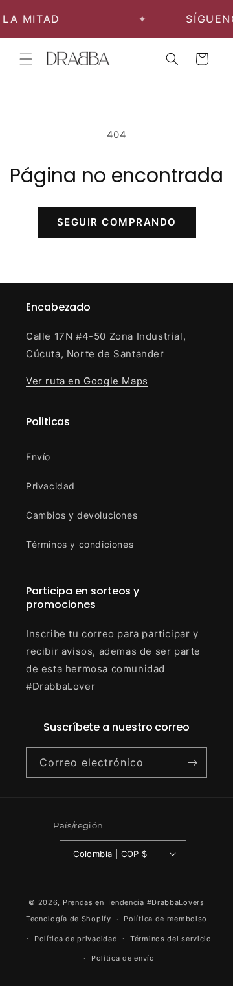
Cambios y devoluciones (81, 515)
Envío (38, 456)
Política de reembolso (165, 918)
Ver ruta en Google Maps (87, 381)
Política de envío (123, 958)
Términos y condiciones (79, 544)
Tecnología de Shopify (68, 918)
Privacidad (50, 485)
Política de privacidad (75, 938)
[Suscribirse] (192, 762)
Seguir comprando (117, 222)
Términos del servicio (171, 938)
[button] (26, 59)
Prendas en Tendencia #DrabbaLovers (134, 902)
